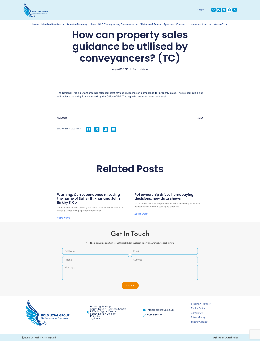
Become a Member (200, 303)
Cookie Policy (198, 308)
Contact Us (182, 24)
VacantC (219, 24)
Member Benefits (51, 24)
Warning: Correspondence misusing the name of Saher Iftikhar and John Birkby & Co (88, 198)
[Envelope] (213, 10)
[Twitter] (234, 10)
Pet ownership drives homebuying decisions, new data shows (164, 196)
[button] (88, 129)
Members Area (199, 24)
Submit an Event (199, 321)
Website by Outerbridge (225, 337)
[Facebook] (229, 10)
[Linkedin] (224, 10)
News (93, 24)
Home (35, 24)
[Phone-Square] (219, 10)
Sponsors (169, 24)
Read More (63, 218)
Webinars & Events (150, 24)
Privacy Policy (198, 317)
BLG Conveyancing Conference (116, 24)
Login (200, 9)
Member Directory (77, 24)
